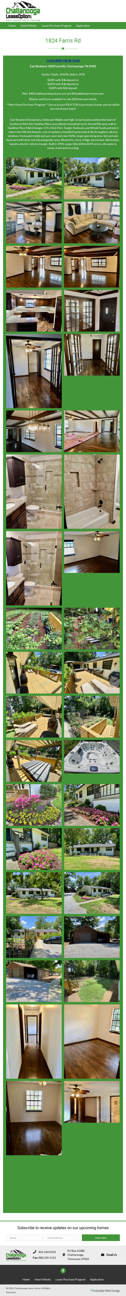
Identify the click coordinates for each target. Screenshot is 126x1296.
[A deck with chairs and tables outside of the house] (92, 673)
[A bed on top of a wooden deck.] (34, 761)
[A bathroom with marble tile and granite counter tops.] (34, 491)
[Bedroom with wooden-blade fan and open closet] (92, 1102)
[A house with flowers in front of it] (92, 805)
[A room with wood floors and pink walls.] (92, 431)
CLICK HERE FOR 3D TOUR (63, 60)
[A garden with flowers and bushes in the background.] (34, 805)
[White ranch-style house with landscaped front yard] (34, 893)
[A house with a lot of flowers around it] (92, 893)
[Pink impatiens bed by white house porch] (34, 849)
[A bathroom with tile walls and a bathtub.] (92, 491)
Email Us (111, 1254)
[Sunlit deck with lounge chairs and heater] (34, 673)
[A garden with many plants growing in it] (34, 628)
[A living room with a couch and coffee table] (92, 222)
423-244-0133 (47, 1252)
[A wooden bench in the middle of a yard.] (92, 981)
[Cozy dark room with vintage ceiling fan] (92, 552)
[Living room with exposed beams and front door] (92, 267)
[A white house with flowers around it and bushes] (34, 178)
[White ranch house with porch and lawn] (92, 849)
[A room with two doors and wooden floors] (92, 355)
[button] (101, 1237)
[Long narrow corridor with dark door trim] (34, 1041)
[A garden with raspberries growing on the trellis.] (92, 628)
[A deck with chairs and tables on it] (34, 717)
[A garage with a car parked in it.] (92, 937)
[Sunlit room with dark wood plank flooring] (34, 1118)
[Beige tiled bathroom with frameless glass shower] (34, 568)
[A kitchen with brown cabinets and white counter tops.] (34, 311)
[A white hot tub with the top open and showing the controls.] (92, 756)
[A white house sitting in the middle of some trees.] (92, 178)
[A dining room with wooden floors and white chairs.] (34, 222)
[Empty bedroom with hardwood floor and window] (92, 1041)
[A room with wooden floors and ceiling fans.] (34, 267)
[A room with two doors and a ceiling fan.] (92, 311)
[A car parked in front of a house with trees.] (34, 937)
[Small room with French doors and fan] (34, 371)
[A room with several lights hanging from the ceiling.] (34, 431)
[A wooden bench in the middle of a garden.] (92, 717)
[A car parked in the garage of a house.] (34, 981)
